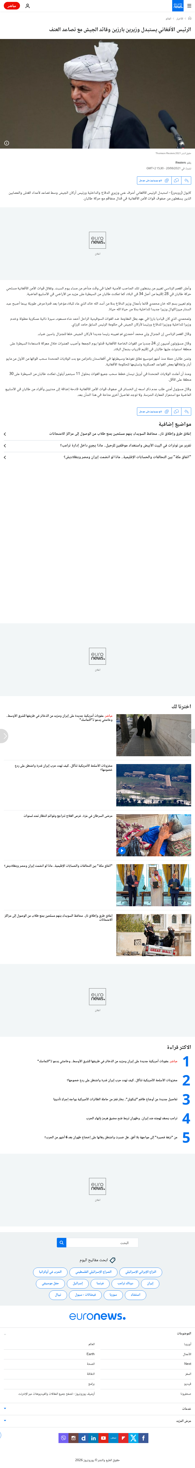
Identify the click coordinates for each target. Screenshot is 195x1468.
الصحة (91, 1364)
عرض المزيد (183, 1421)
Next (187, 1364)
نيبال (58, 1295)
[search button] (61, 1242)
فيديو (187, 1384)
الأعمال (187, 1354)
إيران (150, 1283)
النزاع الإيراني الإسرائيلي (140, 1272)
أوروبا (187, 1344)
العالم (168, 19)
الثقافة (91, 1374)
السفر (188, 1374)
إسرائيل (78, 1283)
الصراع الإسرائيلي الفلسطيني (93, 1272)
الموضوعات (184, 1333)
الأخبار (179, 19)
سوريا (113, 1295)
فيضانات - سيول (85, 1295)
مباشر (12, 6)
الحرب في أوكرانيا (50, 1272)
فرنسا (100, 1283)
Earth (91, 1354)
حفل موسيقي (50, 1283)
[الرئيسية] (189, 19)
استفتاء (135, 1295)
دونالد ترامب (125, 1283)
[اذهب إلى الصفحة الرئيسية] (178, 5)
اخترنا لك (181, 707)
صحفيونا (185, 1394)
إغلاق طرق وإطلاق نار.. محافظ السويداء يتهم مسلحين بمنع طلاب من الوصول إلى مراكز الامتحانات (120, 434)
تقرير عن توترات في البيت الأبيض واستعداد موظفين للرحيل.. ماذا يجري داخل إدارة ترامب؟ (125, 445)
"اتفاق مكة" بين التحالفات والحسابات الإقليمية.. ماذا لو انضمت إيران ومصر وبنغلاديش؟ (127, 457)
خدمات (186, 1409)
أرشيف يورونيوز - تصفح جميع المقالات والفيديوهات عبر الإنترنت (56, 1394)
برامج (91, 1384)
